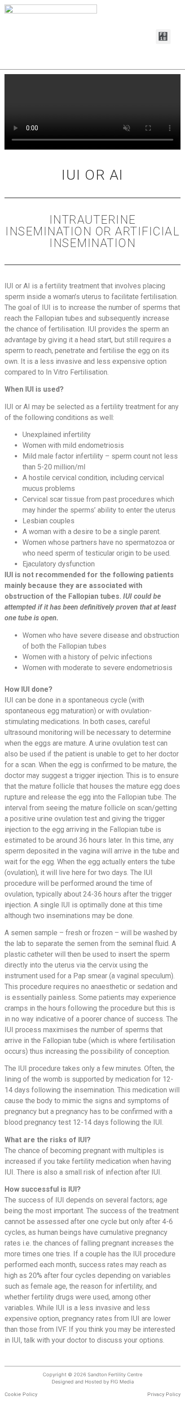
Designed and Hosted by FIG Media (93, 1382)
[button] (163, 36)
